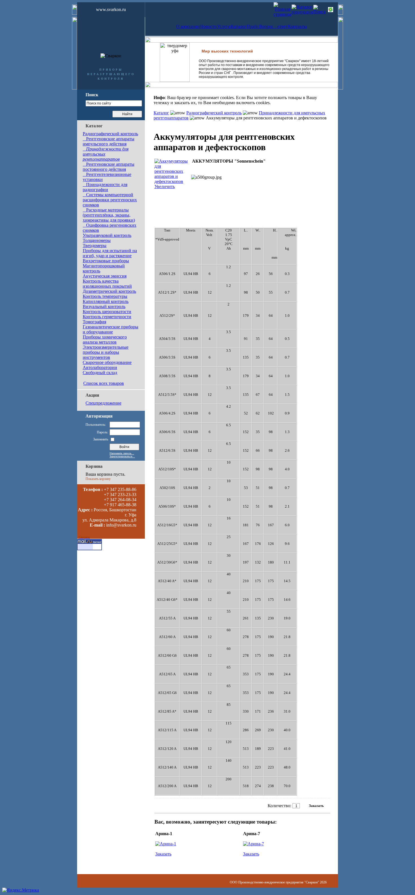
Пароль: (102, 432)
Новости (208, 26)
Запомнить (100, 439)
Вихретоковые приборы (106, 260)
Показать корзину (98, 479)
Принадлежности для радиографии (105, 187)
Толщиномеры (97, 240)
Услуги (224, 26)
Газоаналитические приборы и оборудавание (110, 329)
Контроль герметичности (107, 316)
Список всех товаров (103, 383)
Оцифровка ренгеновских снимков (109, 228)
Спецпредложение (103, 403)
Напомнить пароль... (122, 453)
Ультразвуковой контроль (107, 235)
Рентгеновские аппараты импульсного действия (108, 141)
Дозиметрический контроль (109, 291)
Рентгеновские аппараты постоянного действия (108, 167)
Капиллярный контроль (105, 301)
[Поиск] (319, 11)
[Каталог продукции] (302, 12)
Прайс (253, 26)
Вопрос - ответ (273, 26)
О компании (188, 26)
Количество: (279, 805)
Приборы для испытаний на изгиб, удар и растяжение (110, 253)
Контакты (297, 26)
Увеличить (164, 186)
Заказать (163, 854)
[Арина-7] (253, 843)
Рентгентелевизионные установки (107, 177)
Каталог (238, 26)
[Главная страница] (282, 14)
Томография (94, 321)
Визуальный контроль (104, 306)
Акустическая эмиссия (104, 276)
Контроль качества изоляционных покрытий (107, 284)
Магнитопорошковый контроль (104, 268)
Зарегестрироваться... (122, 456)
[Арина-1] (165, 843)
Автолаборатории (100, 367)
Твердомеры (94, 245)
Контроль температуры (105, 296)
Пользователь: (96, 425)
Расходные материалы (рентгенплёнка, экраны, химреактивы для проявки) (109, 215)
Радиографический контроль (110, 133)
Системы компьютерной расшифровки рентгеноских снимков (110, 199)
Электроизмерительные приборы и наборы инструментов (105, 352)
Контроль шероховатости (107, 311)
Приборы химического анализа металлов (105, 339)
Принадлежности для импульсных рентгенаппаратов (105, 154)
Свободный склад (100, 372)
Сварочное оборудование (107, 362)
